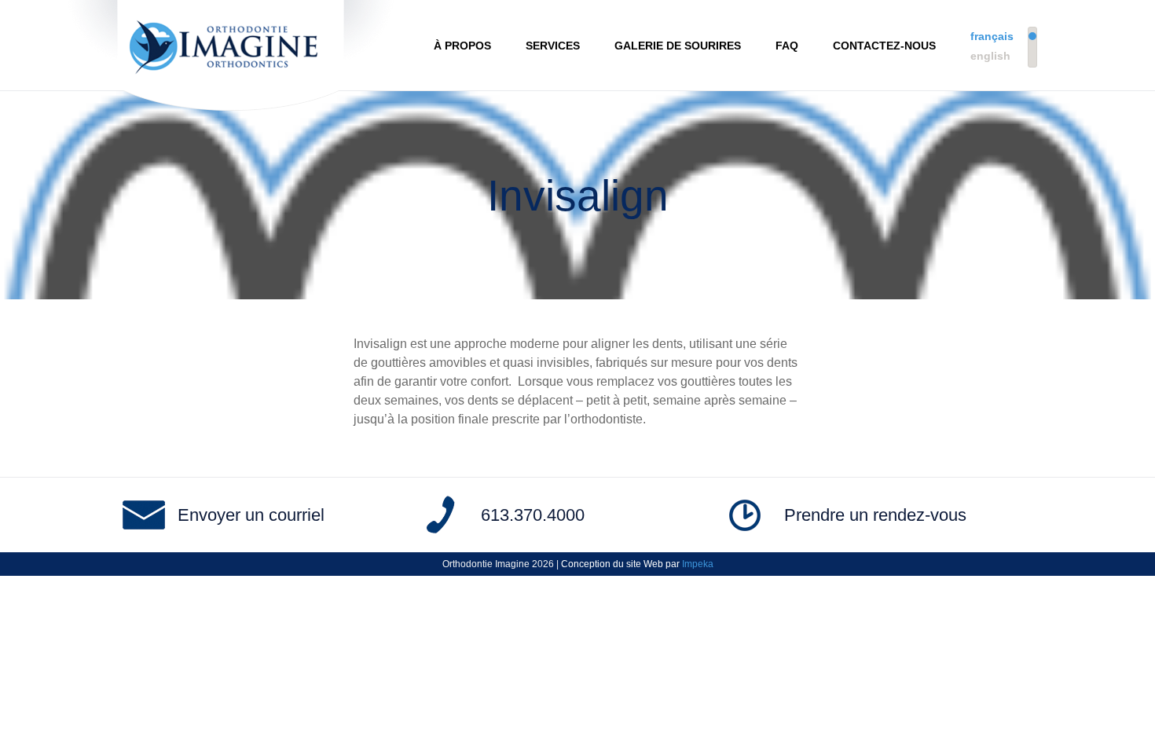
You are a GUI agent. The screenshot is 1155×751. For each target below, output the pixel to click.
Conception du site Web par (637, 564)
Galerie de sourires (677, 45)
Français (992, 36)
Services (553, 45)
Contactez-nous (884, 45)
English (990, 55)
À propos (462, 45)
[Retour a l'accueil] (231, 45)
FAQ (787, 45)
